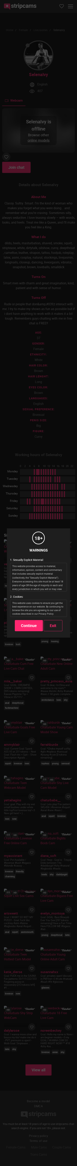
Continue (29, 625)
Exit (53, 625)
